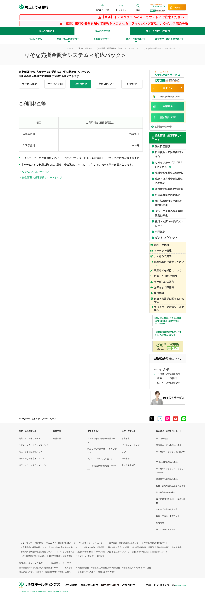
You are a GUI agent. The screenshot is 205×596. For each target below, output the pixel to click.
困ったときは (121, 10)
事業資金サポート (95, 431)
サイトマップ (26, 543)
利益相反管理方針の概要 (118, 547)
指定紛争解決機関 (85, 552)
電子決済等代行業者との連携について (37, 552)
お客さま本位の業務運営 (94, 547)
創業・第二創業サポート (29, 431)
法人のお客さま (102, 31)
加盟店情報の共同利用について (34, 547)
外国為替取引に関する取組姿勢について (149, 552)
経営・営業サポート (130, 431)
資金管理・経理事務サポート (110, 48)
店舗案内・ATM (102, 10)
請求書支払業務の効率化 (167, 479)
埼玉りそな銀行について (158, 31)
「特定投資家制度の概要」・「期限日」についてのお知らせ (168, 378)
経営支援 (57, 431)
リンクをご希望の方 (65, 552)
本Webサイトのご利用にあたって (61, 543)
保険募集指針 (177, 547)
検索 (138, 10)
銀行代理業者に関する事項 (60, 556)
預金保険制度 (163, 547)
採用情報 (39, 543)
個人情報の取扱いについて (153, 543)
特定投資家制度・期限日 (143, 547)
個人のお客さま (47, 31)
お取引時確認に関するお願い (33, 556)
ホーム (70, 48)
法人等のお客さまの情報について (65, 547)
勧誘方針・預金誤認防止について (123, 543)
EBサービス (133, 48)
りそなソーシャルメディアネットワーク (37, 418)
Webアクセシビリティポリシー (92, 543)
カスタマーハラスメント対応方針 (90, 556)
